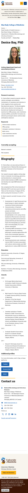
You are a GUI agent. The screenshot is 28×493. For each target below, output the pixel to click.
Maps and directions (8, 472)
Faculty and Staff (6, 38)
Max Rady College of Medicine (12, 25)
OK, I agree (5, 490)
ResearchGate (7, 369)
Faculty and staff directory (8, 418)
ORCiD (5, 374)
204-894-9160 (9, 85)
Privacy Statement (7, 487)
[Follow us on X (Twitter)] (3, 414)
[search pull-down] (21, 3)
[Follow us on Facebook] (6, 414)
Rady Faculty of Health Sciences (10, 30)
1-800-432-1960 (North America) (9, 477)
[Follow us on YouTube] (12, 414)
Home (3, 28)
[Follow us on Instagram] (9, 414)
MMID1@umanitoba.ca (10, 402)
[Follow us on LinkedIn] (15, 414)
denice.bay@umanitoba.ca (8, 89)
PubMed (5, 364)
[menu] (25, 3)
